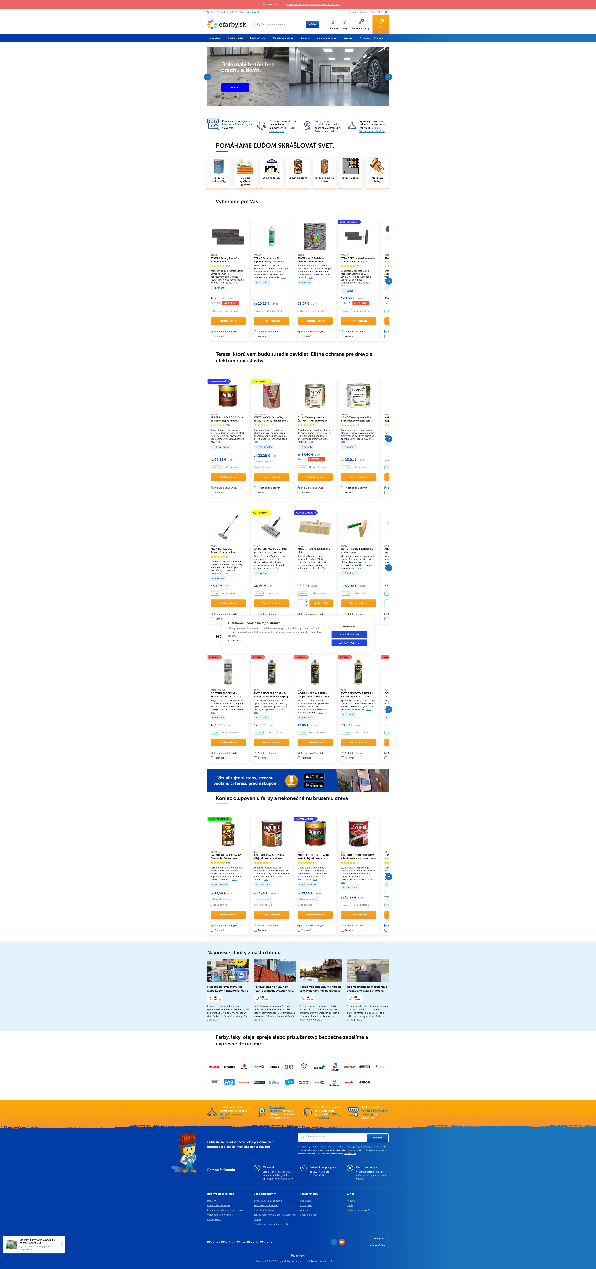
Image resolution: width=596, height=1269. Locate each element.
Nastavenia (349, 626)
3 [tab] (385, 49)
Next (388, 77)
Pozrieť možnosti (228, 321)
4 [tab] (387, 49)
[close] (367, 615)
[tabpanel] (298, 76)
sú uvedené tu (350, 1153)
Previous (207, 77)
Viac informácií (235, 640)
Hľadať (312, 24)
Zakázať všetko (349, 643)
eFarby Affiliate (377, 1245)
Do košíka (323, 603)
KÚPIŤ (233, 85)
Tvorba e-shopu (319, 1261)
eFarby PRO (379, 1238)
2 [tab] (384, 49)
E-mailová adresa (316, 1136)
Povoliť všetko (349, 634)
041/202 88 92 (317, 1175)
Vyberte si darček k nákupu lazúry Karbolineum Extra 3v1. (313, 4)
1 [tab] (382, 49)
